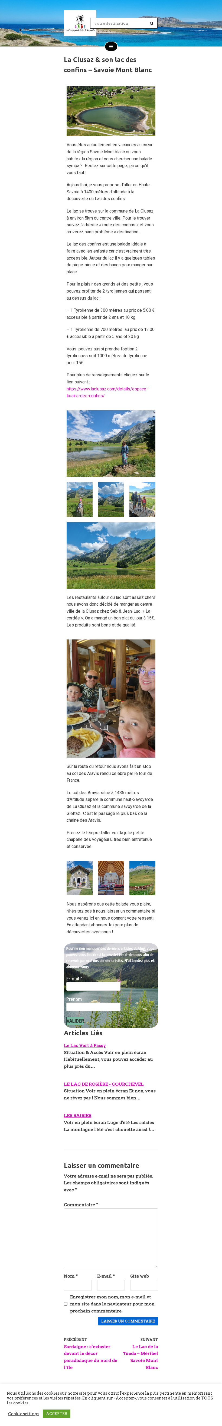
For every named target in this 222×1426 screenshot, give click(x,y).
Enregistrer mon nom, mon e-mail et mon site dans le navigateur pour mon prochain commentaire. (112, 1303)
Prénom (74, 999)
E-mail (74, 979)
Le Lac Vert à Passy (85, 1045)
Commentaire (81, 1204)
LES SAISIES (77, 1115)
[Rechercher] (151, 23)
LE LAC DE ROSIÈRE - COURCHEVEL (104, 1084)
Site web (139, 1276)
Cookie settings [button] (23, 1413)
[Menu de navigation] (111, 46)
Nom (71, 1276)
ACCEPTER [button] (56, 1414)
